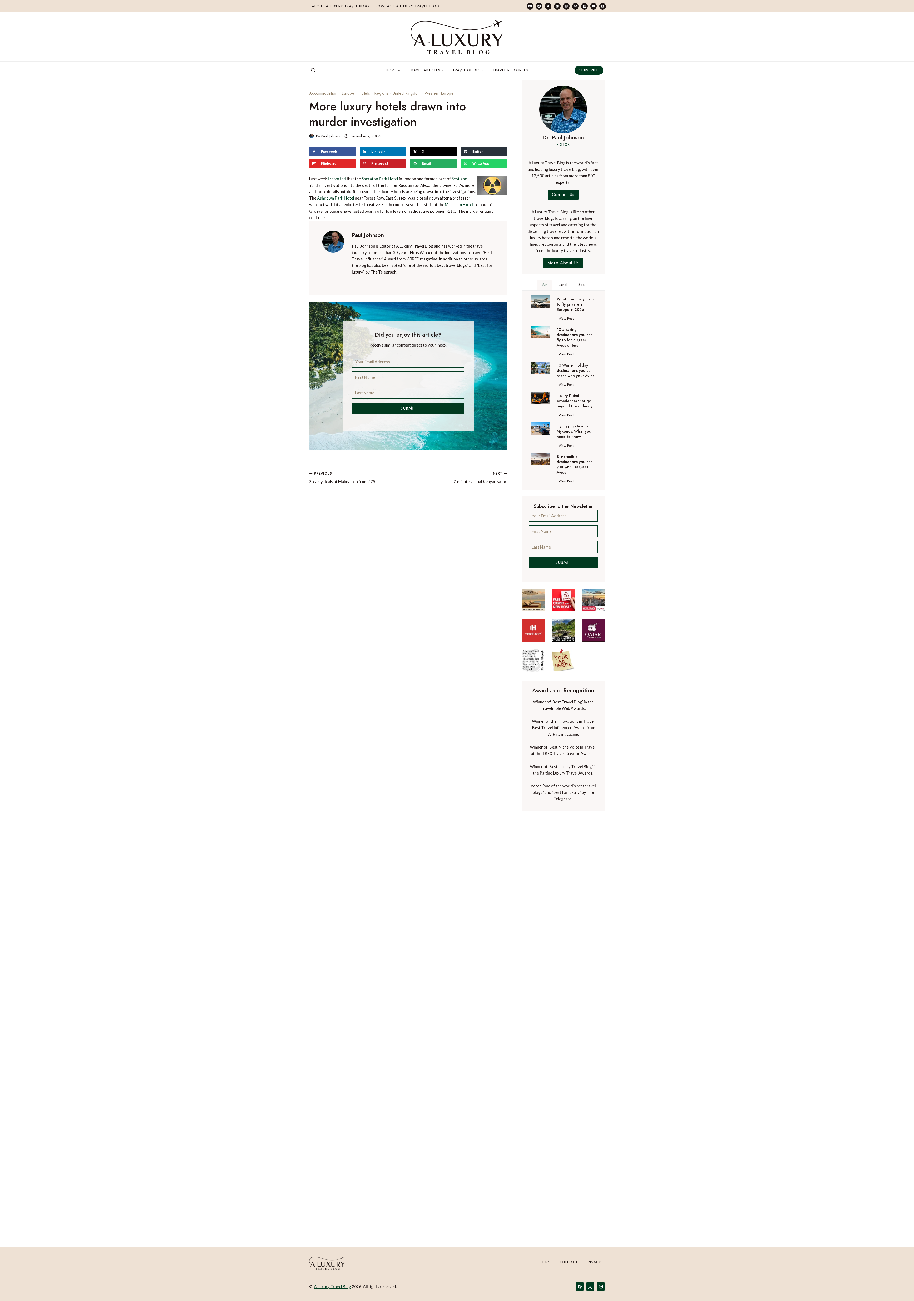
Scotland (459, 178)
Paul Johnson (331, 136)
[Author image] (311, 136)
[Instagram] (584, 6)
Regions (381, 93)
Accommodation (323, 93)
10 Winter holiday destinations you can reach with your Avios (575, 370)
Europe (348, 93)
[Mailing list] (530, 6)
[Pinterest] (566, 6)
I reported (337, 178)
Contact (569, 1262)
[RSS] (602, 6)
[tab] (544, 285)
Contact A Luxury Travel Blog (407, 6)
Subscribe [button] (589, 70)
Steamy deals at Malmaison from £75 (342, 477)
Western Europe (439, 93)
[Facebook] (539, 6)
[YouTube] (593, 6)
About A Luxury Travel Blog (340, 6)
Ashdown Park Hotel (335, 198)
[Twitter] (548, 6)
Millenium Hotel (459, 204)
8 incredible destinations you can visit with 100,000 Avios (575, 464)
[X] (590, 1286)
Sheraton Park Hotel (380, 178)
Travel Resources (510, 70)
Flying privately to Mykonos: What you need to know (574, 431)
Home (546, 1262)
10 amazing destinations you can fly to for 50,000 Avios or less (575, 337)
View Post (567, 319)
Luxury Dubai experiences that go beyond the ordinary (575, 401)
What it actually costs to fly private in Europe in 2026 (575, 304)
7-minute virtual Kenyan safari (480, 477)
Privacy (593, 1262)
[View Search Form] (313, 70)
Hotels (364, 93)
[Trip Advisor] (575, 6)
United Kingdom (406, 93)
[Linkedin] (557, 6)
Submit (408, 408)
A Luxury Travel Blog (332, 1286)
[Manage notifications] (901, 1288)
